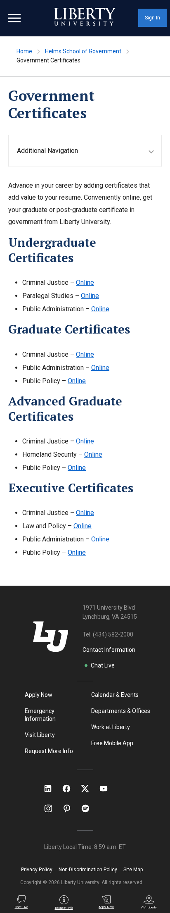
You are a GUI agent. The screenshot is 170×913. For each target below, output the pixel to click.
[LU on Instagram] (52, 808)
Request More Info (49, 751)
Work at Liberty (110, 727)
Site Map (133, 869)
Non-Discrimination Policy (88, 869)
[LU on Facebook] (70, 788)
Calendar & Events (115, 694)
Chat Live (103, 665)
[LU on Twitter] (89, 788)
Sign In (152, 18)
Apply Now (38, 694)
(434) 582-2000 (113, 634)
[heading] (89, 150)
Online (85, 282)
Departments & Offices (120, 711)
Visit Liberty (40, 735)
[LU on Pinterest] (70, 808)
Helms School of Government (83, 51)
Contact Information (109, 649)
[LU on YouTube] (107, 788)
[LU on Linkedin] (52, 788)
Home (24, 51)
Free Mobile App (112, 743)
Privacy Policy (36, 869)
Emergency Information (40, 715)
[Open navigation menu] (14, 18)
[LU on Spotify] (89, 808)
